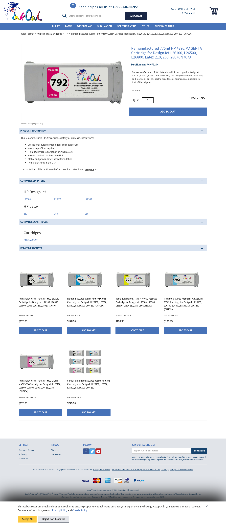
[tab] (113, 131)
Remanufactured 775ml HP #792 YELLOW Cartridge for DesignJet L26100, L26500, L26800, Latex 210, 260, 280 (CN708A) (136, 302)
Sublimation (104, 26)
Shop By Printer (164, 26)
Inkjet (56, 26)
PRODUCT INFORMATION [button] (33, 131)
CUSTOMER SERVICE (183, 9)
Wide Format (84, 26)
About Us (55, 450)
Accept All (27, 519)
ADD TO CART (168, 111)
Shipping (23, 454)
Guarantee (23, 458)
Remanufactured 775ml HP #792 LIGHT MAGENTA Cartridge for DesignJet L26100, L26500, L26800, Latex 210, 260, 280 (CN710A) (40, 386)
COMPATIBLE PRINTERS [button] (32, 181)
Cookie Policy (79, 510)
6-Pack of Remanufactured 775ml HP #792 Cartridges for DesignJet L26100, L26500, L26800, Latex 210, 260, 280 (88, 384)
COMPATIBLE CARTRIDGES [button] (34, 222)
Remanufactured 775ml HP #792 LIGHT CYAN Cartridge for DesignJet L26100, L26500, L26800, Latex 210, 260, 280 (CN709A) (183, 304)
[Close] (206, 507)
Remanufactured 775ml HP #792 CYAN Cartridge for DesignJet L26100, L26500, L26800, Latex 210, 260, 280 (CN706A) (87, 302)
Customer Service (26, 450)
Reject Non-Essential (53, 519)
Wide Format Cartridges (49, 34)
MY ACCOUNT (188, 13)
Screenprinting (126, 26)
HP (66, 34)
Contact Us (56, 454)
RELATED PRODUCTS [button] (31, 248)
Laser (68, 26)
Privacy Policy (59, 510)
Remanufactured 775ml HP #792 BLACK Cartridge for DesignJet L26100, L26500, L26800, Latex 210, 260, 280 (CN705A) (39, 302)
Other (145, 26)
